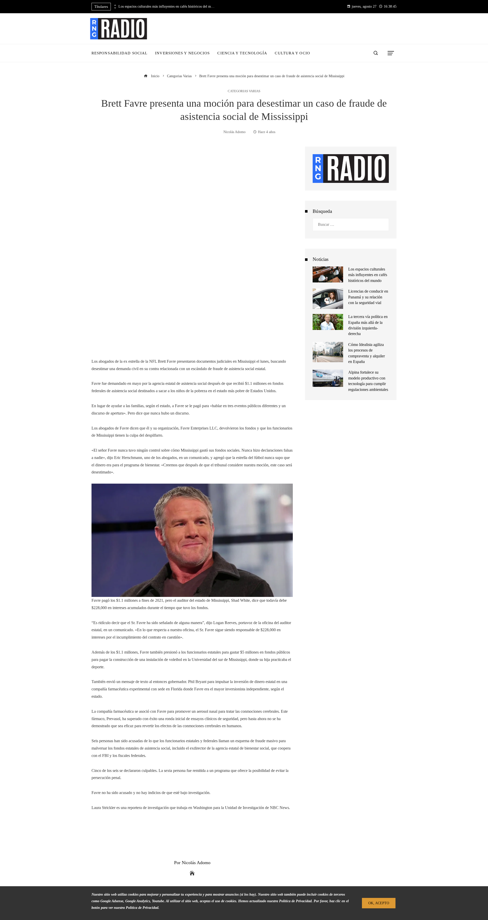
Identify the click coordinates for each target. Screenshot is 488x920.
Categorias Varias (244, 91)
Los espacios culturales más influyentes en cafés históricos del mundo (166, 6)
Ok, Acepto (378, 903)
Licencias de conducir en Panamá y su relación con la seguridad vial (368, 297)
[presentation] (114, 5)
